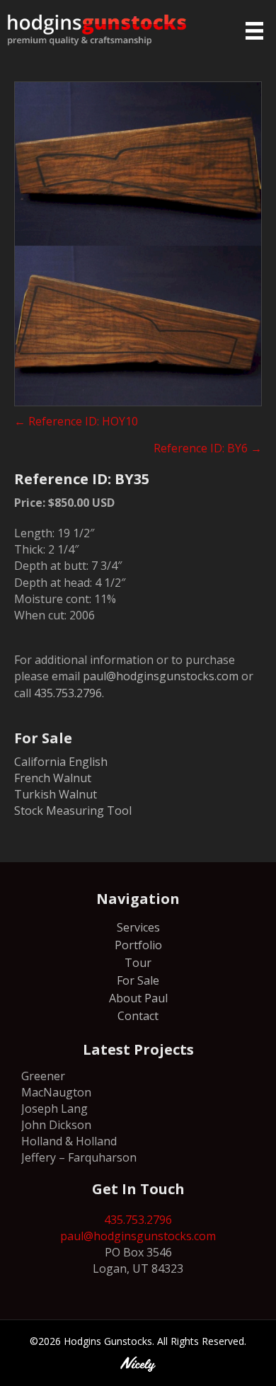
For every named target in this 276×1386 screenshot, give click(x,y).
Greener (43, 1076)
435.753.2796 (68, 693)
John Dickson (56, 1125)
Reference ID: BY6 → (208, 448)
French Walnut (52, 778)
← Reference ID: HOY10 (76, 421)
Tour (138, 963)
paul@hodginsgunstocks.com (160, 676)
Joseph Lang (54, 1108)
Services (138, 928)
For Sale (138, 981)
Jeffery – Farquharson (79, 1157)
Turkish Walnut (55, 794)
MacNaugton (56, 1092)
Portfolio (138, 946)
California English (61, 761)
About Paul (138, 999)
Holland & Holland (69, 1141)
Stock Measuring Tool (73, 810)
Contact (138, 1017)
